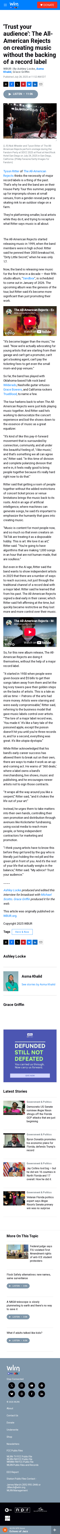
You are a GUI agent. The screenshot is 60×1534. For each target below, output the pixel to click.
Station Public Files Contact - (21, 1479)
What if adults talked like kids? (24, 1332)
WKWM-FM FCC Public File (20, 1462)
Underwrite (12, 1430)
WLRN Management (17, 1490)
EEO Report (13, 1472)
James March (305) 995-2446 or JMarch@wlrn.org (24, 1486)
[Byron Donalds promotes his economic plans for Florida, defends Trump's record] (14, 1140)
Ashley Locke (12, 890)
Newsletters (13, 1444)
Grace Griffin (22, 899)
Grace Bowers (12, 389)
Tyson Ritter (11, 171)
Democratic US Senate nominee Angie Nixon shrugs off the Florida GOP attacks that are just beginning (41, 1114)
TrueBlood (10, 394)
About (10, 1408)
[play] (5, 1530)
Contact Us (12, 1415)
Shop (9, 1437)
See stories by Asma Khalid (38, 984)
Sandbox (28, 278)
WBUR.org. (10, 916)
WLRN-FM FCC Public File (19, 1459)
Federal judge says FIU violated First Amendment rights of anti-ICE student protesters (41, 1253)
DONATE (48, 4)
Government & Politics (39, 1102)
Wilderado (9, 385)
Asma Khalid (32, 976)
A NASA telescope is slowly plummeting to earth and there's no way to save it (29, 1305)
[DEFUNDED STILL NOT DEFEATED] (30, 1056)
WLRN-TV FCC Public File (19, 1456)
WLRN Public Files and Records (22, 1465)
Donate (10, 1422)
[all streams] (55, 1530)
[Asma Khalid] (10, 981)
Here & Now (22, 932)
